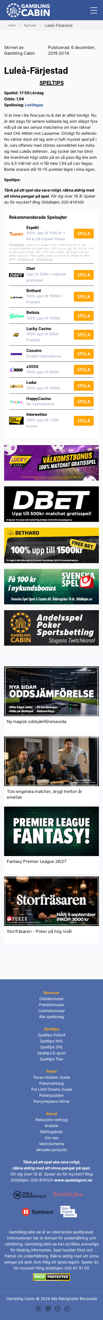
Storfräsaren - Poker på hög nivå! (39, 931)
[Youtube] (58, 1308)
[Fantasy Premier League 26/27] (51, 830)
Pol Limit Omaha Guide (51, 1089)
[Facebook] (67, 1308)
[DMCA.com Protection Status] (51, 1276)
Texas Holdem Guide (51, 1077)
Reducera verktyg (51, 1119)
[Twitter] (38, 1308)
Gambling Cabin (19, 53)
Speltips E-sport (51, 1053)
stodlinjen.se (26, 259)
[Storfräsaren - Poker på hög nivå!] (51, 900)
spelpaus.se (44, 259)
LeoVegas (34, 104)
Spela (83, 234)
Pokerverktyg (51, 1083)
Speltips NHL (51, 1041)
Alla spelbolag (51, 1016)
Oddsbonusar (51, 998)
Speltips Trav (51, 1059)
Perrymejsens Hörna (51, 1101)
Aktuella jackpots (51, 1149)
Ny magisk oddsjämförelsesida (36, 721)
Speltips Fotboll (51, 1035)
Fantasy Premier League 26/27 (36, 861)
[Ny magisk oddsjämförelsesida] (51, 690)
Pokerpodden (51, 1095)
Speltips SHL (51, 1047)
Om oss (51, 1137)
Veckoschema (51, 1143)
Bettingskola (51, 1131)
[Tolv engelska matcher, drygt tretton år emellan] (51, 760)
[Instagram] (48, 1308)
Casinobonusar (51, 1010)
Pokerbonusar (51, 1004)
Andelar (52, 1125)
